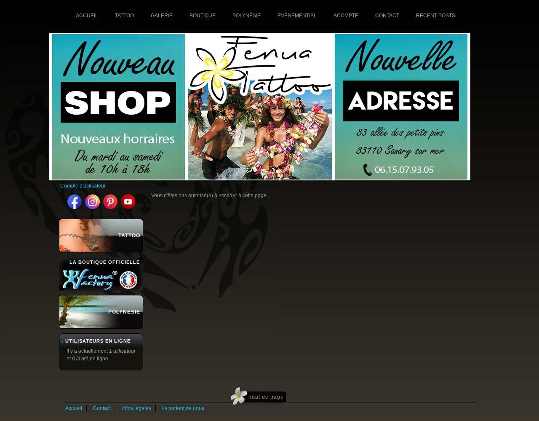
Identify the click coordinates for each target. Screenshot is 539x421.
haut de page (266, 397)
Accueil (73, 408)
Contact (102, 408)
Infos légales (136, 408)
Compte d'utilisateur (83, 186)
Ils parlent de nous (183, 408)
